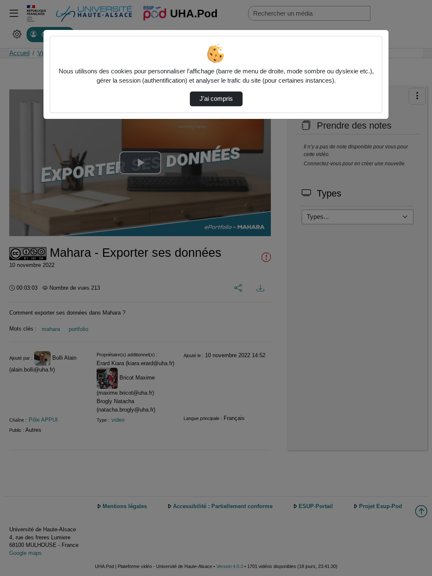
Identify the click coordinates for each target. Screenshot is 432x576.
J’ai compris (216, 98)
